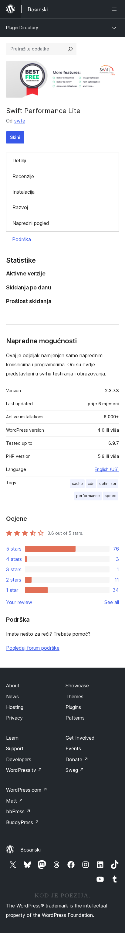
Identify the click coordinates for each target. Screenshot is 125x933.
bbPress (18, 811)
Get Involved (80, 738)
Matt (14, 801)
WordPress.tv (24, 770)
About (12, 685)
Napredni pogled (30, 223)
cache (77, 483)
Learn (12, 738)
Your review (19, 602)
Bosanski (30, 850)
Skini (15, 137)
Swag (75, 770)
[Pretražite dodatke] (70, 49)
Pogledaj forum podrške (32, 648)
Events (73, 748)
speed (111, 495)
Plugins (73, 707)
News (12, 696)
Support (15, 748)
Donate (77, 759)
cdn (91, 483)
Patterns (75, 718)
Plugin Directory (22, 27)
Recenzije (23, 176)
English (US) (107, 469)
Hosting (14, 707)
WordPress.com (26, 790)
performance (88, 495)
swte (19, 121)
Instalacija (23, 192)
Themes (74, 696)
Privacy (14, 718)
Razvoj (20, 207)
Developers (18, 759)
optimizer (108, 483)
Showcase (77, 685)
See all (111, 602)
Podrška (21, 239)
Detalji (19, 160)
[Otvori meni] (115, 9)
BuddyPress (22, 822)
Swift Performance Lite (43, 111)
